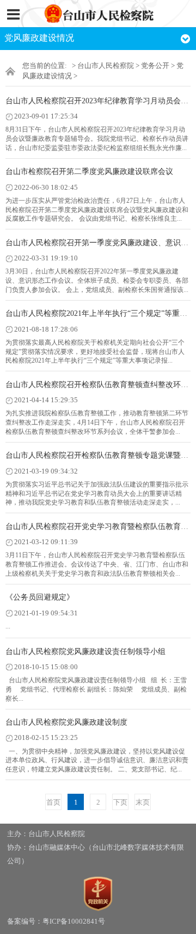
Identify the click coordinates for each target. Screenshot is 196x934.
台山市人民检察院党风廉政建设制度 (66, 722)
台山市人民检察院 (105, 66)
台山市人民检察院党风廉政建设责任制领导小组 (85, 651)
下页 (120, 802)
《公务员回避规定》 (39, 597)
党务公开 (155, 66)
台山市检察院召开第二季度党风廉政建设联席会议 (89, 171)
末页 (143, 802)
